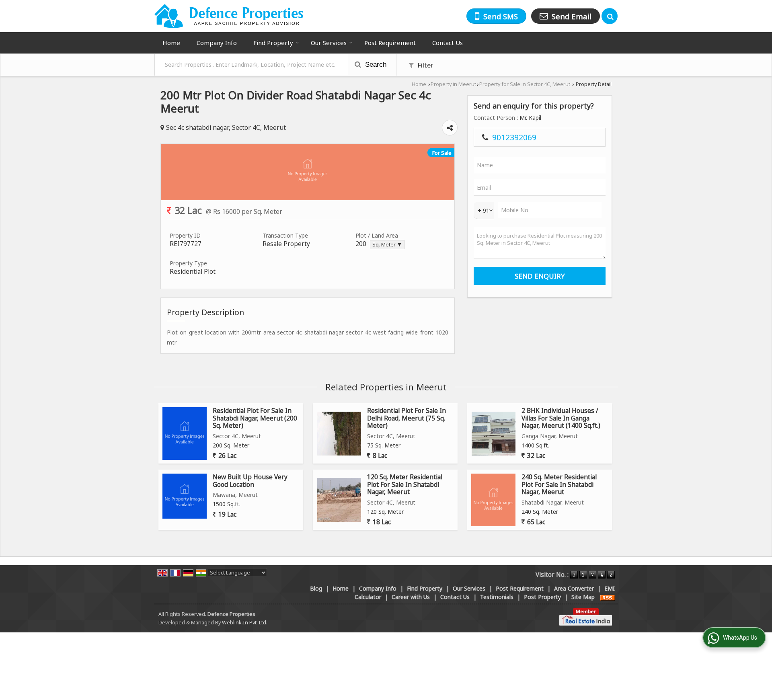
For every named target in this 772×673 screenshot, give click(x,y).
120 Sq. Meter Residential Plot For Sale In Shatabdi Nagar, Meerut (404, 484)
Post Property (542, 597)
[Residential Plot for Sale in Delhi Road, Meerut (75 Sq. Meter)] (339, 434)
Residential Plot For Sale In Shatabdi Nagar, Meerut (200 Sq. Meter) (255, 418)
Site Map (583, 597)
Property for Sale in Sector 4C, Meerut (524, 84)
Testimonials (496, 597)
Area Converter (574, 588)
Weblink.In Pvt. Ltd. (244, 622)
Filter (424, 65)
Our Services (329, 43)
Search (374, 64)
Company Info (217, 43)
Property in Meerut (453, 84)
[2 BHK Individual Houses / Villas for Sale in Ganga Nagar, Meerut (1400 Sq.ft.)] (493, 434)
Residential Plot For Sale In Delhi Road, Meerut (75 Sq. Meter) (406, 418)
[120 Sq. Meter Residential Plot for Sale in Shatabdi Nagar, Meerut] (339, 500)
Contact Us (447, 43)
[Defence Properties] (229, 16)
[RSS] (607, 597)
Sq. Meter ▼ (387, 244)
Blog (316, 588)
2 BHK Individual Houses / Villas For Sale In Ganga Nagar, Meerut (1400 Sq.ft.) (561, 418)
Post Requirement (390, 43)
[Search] (610, 16)
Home (171, 43)
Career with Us (411, 597)
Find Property (273, 43)
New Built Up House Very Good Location (250, 480)
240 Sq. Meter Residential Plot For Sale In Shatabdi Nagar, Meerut (559, 484)
